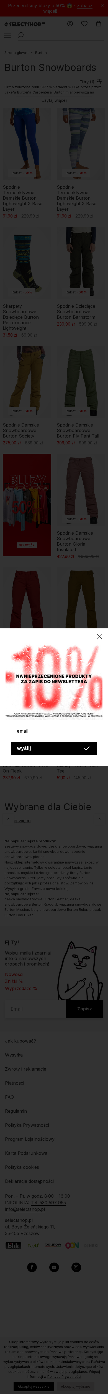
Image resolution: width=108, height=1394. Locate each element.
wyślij (24, 748)
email (23, 731)
